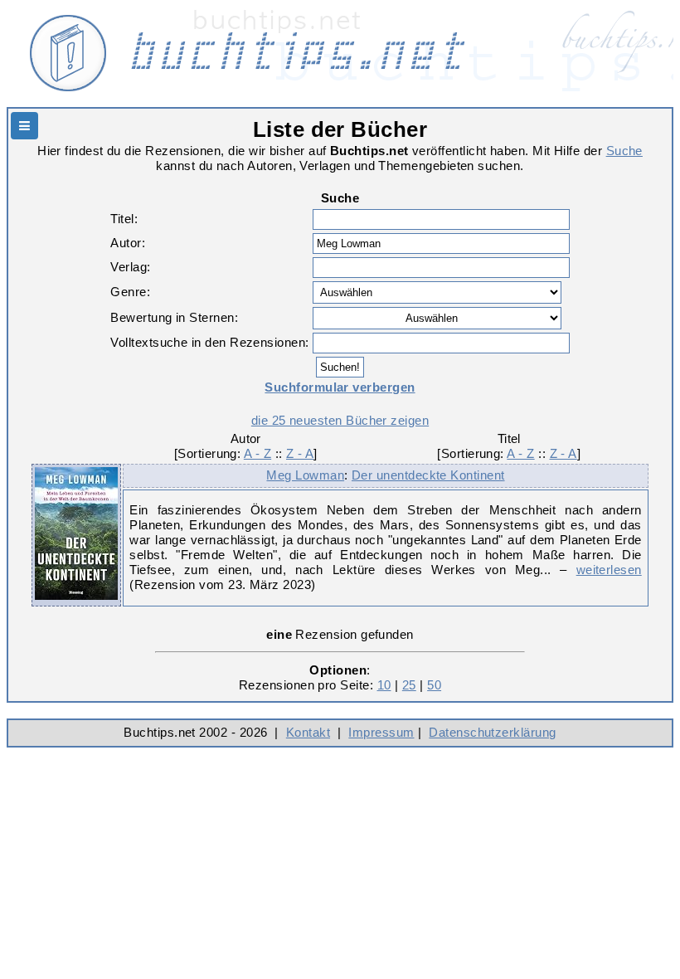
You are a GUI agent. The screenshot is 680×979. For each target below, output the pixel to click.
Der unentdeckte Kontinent (428, 475)
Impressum (381, 732)
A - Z (257, 453)
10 (384, 685)
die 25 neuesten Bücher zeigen (340, 420)
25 (409, 685)
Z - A (299, 453)
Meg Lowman (305, 475)
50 (434, 685)
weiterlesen (609, 570)
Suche (624, 151)
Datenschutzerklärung (492, 732)
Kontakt (308, 732)
